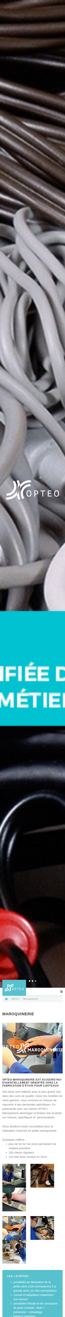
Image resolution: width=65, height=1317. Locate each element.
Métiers (15, 999)
